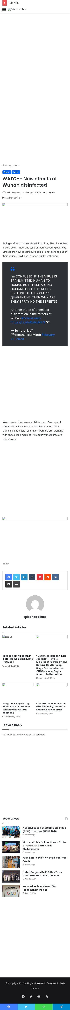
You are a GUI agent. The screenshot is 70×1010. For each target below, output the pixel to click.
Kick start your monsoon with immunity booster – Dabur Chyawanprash (51, 706)
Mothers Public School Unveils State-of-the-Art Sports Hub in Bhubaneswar (45, 846)
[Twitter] (16, 577)
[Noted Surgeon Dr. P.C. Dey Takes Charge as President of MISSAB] (11, 876)
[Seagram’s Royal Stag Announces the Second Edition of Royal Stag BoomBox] (18, 691)
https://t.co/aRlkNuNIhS (28, 322)
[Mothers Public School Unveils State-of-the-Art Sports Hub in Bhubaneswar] (11, 847)
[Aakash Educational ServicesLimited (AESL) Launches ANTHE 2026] (11, 832)
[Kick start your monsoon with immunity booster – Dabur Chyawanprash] (52, 691)
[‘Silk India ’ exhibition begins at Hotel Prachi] (11, 862)
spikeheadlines (13, 192)
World (15, 172)
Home (7, 165)
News (16, 165)
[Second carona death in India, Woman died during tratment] (18, 644)
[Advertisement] (35, 50)
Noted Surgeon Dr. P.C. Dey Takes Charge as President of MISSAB (43, 873)
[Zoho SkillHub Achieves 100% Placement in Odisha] (11, 891)
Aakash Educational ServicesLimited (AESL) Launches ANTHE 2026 (44, 829)
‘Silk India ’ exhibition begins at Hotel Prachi (30, 2)
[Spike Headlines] (17, 9)
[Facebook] (8, 577)
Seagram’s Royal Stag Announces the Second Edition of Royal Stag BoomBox (16, 708)
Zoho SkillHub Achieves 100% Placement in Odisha (40, 888)
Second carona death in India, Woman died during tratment (17, 659)
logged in (20, 734)
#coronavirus (31, 318)
